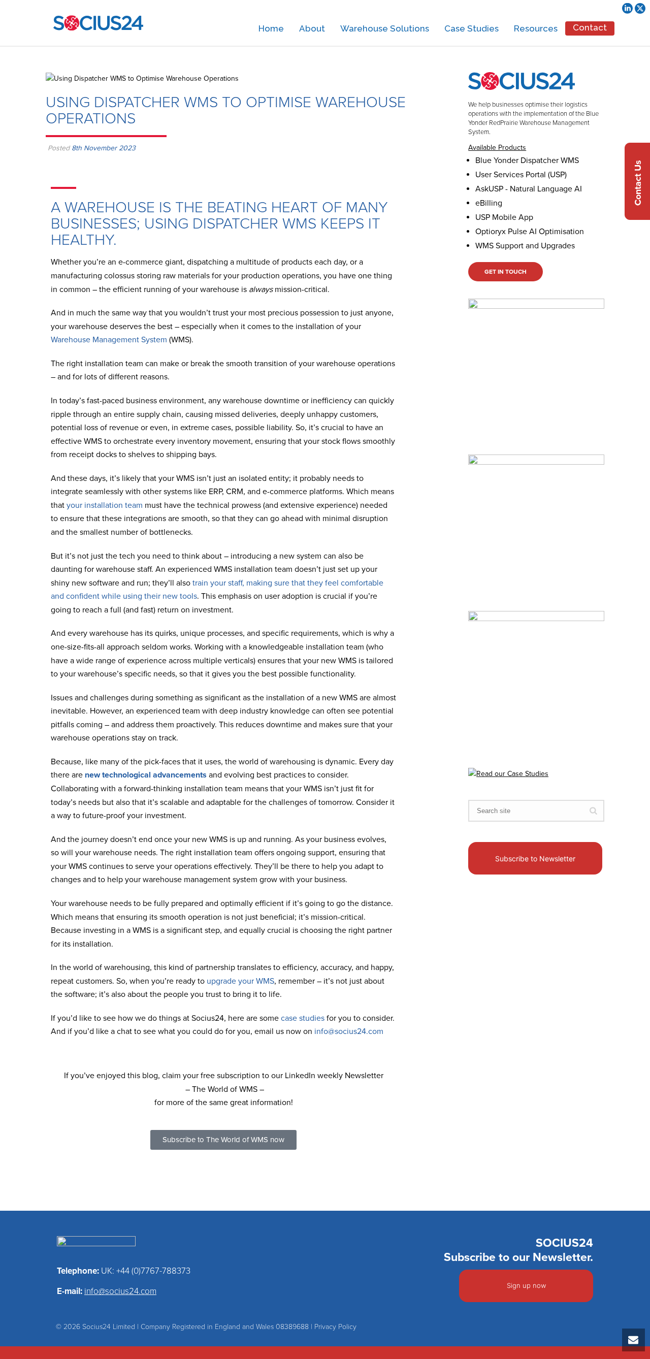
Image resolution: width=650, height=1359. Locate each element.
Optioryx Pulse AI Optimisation (529, 231)
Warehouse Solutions (384, 28)
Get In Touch (505, 271)
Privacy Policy (335, 1326)
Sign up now (526, 1285)
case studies (302, 1018)
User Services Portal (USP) (521, 174)
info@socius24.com (348, 1031)
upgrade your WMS (240, 981)
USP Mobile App (504, 217)
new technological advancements (146, 775)
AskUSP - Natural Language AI (528, 188)
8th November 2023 (104, 148)
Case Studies (471, 28)
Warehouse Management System (109, 340)
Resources (536, 28)
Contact (590, 27)
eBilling (488, 203)
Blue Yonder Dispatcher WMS (527, 160)
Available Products (497, 147)
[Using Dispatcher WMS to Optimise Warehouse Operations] (247, 78)
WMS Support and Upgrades (525, 245)
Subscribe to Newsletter (535, 858)
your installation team (105, 505)
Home (271, 28)
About (312, 28)
